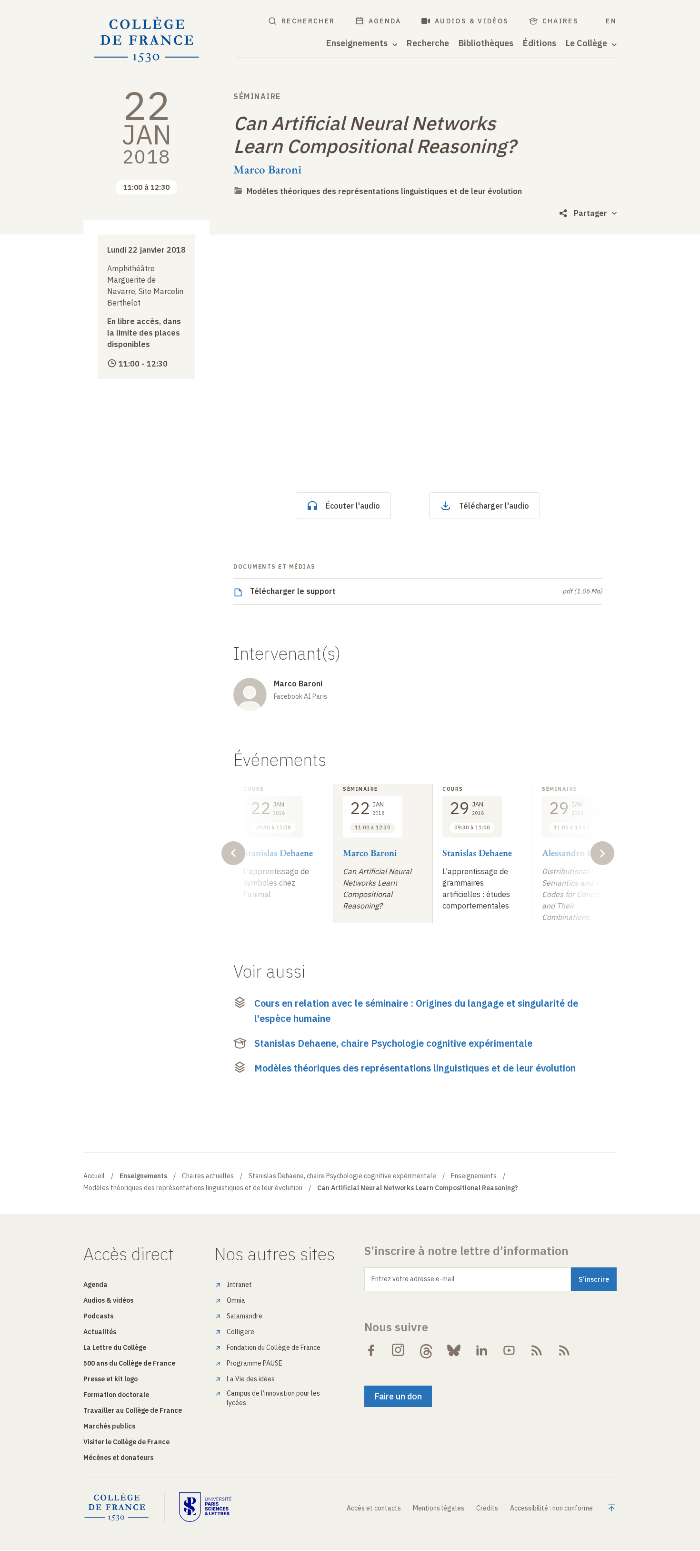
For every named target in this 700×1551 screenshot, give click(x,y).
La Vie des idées (251, 1379)
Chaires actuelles (208, 1176)
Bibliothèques (486, 43)
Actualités (99, 1331)
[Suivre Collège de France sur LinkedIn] (481, 1350)
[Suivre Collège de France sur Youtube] (509, 1350)
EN (611, 21)
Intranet (239, 1284)
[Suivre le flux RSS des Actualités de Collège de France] (536, 1350)
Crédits (487, 1508)
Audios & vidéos (472, 21)
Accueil (94, 1176)
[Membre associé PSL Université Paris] (205, 1507)
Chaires (560, 21)
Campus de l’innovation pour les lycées (273, 1398)
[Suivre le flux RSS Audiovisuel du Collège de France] (564, 1350)
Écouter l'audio (353, 505)
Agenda (385, 21)
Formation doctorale (116, 1394)
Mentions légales (438, 1508)
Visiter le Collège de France (126, 1442)
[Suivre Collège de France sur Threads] (426, 1350)
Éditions (539, 43)
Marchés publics (109, 1426)
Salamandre (244, 1316)
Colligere (240, 1331)
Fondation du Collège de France (273, 1347)
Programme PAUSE (254, 1363)
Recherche (428, 43)
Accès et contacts (374, 1508)
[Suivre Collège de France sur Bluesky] (453, 1350)
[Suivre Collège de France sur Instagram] (398, 1350)
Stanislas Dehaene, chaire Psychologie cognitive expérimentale (393, 1043)
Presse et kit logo (110, 1379)
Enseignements (474, 1176)
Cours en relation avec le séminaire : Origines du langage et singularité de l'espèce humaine (416, 1011)
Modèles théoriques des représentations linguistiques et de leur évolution (384, 191)
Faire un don (398, 1396)
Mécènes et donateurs (118, 1457)
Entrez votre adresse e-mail (413, 1279)
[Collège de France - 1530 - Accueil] (146, 40)
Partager (590, 213)
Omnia (236, 1300)
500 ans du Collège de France (129, 1363)
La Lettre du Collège (114, 1347)
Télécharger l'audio (494, 505)
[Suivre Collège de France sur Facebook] (371, 1350)
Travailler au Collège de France (132, 1410)
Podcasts (98, 1316)
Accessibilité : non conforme (551, 1508)
